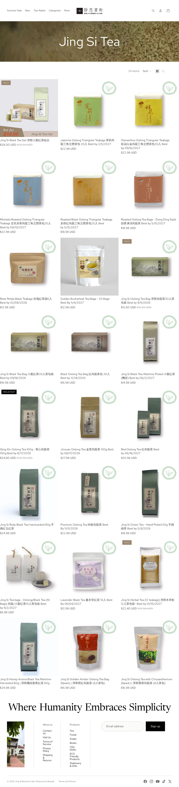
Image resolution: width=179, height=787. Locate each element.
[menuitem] (67, 11)
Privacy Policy (47, 749)
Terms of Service (47, 743)
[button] (147, 71)
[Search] (153, 10)
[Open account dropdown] (160, 10)
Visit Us (47, 737)
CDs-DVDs (73, 748)
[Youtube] (158, 781)
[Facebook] (145, 781)
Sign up (155, 726)
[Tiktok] (164, 781)
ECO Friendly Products (75, 756)
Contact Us (47, 732)
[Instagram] (151, 781)
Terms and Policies (67, 781)
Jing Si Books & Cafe (25, 781)
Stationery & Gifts (75, 764)
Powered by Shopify (45, 781)
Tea (72, 730)
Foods (73, 734)
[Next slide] (53, 108)
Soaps (73, 738)
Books (73, 742)
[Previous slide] (5, 108)
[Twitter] (170, 781)
